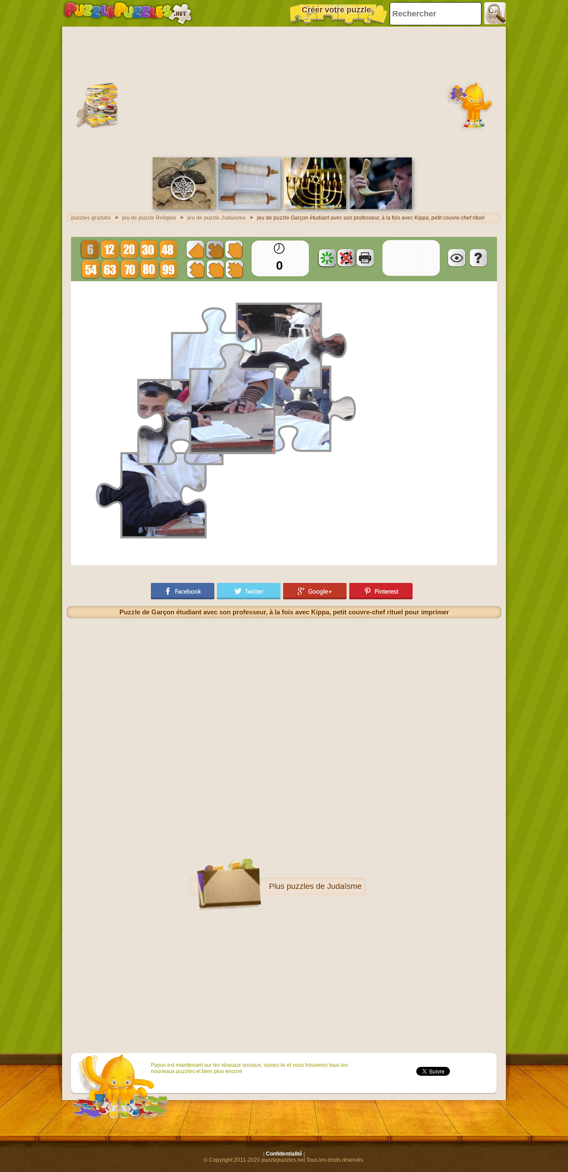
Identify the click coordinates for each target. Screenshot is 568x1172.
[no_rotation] (346, 258)
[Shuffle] (327, 258)
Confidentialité (284, 1154)
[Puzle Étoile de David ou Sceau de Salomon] (184, 207)
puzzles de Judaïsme (324, 886)
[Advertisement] (284, 91)
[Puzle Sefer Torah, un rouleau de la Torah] (249, 207)
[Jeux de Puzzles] (127, 13)
